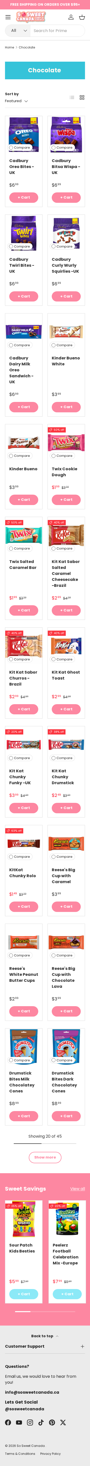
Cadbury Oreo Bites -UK (21, 166)
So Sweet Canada (31, 1446)
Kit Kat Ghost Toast (66, 675)
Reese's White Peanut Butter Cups (23, 974)
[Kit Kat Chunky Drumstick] (66, 744)
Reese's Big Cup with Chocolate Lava (63, 977)
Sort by (12, 93)
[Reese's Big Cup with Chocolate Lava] (66, 942)
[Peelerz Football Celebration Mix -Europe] (67, 1219)
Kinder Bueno (23, 469)
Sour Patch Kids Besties (22, 1248)
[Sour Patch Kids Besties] (23, 1219)
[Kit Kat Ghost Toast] (66, 646)
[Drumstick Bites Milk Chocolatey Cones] (23, 1047)
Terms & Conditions (20, 1454)
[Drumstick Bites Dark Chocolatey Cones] (66, 1047)
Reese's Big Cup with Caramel (63, 876)
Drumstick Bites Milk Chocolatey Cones (21, 1082)
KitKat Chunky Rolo (22, 873)
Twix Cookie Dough (64, 472)
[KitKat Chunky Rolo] (23, 843)
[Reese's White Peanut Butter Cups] (23, 942)
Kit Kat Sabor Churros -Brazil (23, 678)
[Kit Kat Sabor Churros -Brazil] (23, 646)
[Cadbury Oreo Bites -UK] (23, 134)
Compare (22, 147)
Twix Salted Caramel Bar (22, 564)
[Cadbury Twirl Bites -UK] (23, 233)
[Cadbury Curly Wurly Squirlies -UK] (66, 233)
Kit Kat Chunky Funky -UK (20, 777)
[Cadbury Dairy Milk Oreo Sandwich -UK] (23, 331)
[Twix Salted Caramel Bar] (23, 535)
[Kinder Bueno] (23, 442)
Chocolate (27, 47)
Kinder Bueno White (66, 361)
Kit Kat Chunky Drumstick (63, 777)
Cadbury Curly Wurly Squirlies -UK (65, 265)
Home (9, 47)
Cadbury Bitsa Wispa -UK (66, 166)
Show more (45, 1157)
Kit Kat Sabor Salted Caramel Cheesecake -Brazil (66, 573)
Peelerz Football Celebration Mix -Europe (65, 1254)
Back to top (42, 1336)
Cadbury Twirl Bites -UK (21, 265)
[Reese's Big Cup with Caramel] (66, 843)
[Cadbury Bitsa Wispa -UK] (66, 134)
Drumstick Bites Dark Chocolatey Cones (64, 1082)
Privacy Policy (50, 1454)
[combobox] (45, 31)
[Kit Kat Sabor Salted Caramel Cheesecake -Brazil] (66, 535)
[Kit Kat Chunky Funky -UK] (23, 744)
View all (77, 1189)
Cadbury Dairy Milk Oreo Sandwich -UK (21, 370)
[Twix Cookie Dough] (66, 442)
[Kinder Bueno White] (66, 331)
